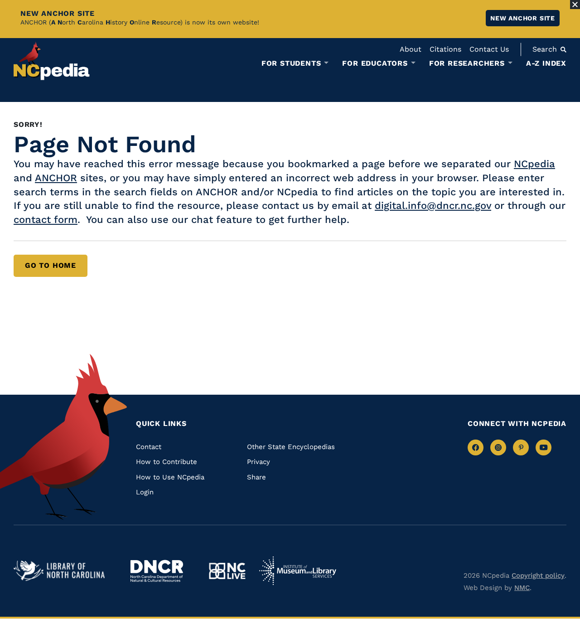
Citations (445, 49)
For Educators (374, 63)
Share (256, 477)
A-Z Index (546, 63)
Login (145, 492)
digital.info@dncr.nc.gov (433, 205)
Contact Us (489, 49)
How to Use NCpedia (170, 477)
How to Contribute (166, 462)
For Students (291, 63)
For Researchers (467, 63)
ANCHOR (56, 178)
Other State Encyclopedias (291, 447)
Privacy (258, 462)
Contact (148, 447)
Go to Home (50, 265)
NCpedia (534, 163)
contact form (45, 219)
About (410, 49)
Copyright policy (538, 575)
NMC (522, 588)
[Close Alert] (575, 4)
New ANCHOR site (522, 18)
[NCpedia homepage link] (52, 61)
